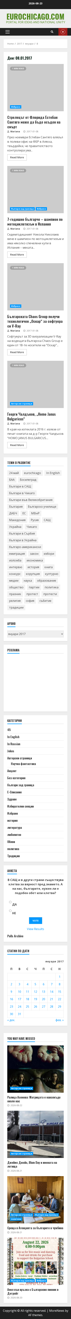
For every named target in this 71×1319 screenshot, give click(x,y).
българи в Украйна (22, 540)
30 (11, 1014)
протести (50, 594)
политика (51, 587)
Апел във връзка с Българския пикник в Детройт (35, 1261)
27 (43, 1007)
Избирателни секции (20, 806)
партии (34, 587)
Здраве (12, 799)
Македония (17, 520)
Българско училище (42, 507)
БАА (12, 480)
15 (59, 992)
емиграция (17, 554)
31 (19, 1014)
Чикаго (32, 527)
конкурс (15, 574)
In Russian (13, 744)
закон (34, 554)
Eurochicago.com (35, 16)
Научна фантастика (23, 764)
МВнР (35, 513)
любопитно (14, 834)
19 (35, 999)
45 (9, 730)
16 (11, 999)
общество (16, 587)
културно (51, 574)
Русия (35, 520)
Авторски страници (21, 403)
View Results (35, 929)
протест (32, 594)
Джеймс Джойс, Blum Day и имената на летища (35, 1134)
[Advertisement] (34, 684)
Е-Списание (14, 792)
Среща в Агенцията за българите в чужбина (35, 1199)
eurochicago (32, 473)
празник (15, 594)
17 (19, 999)
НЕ (14, 913)
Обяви (11, 842)
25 (27, 1007)
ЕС (24, 513)
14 (51, 992)
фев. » (60, 1020)
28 (51, 1007)
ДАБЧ (13, 513)
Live (62, 32)
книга (48, 567)
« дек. (11, 1020)
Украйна (15, 527)
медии (13, 581)
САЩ (47, 520)
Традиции (13, 856)
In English (53, 473)
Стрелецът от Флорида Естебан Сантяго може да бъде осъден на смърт (35, 87)
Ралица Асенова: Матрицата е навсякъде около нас (35, 1069)
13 (43, 992)
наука (28, 581)
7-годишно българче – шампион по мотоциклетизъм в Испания (35, 189)
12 (35, 992)
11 (27, 992)
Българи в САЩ (20, 486)
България (16, 507)
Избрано (15, 107)
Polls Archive (15, 936)
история (33, 567)
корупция (33, 574)
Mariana (15, 131)
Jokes (10, 751)
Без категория (16, 778)
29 (59, 1007)
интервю (15, 567)
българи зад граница (22, 209)
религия (15, 601)
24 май (14, 473)
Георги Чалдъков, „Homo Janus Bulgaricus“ (35, 384)
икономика (35, 560)
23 (11, 1007)
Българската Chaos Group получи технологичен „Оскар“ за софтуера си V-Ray (35, 286)
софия (30, 601)
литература (14, 827)
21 (51, 999)
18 (27, 999)
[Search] (52, 31)
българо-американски (25, 547)
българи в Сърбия (22, 533)
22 (59, 999)
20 (43, 999)
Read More (17, 157)
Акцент (12, 771)
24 (19, 1007)
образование (46, 581)
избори (49, 554)
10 (19, 992)
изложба (15, 560)
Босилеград (28, 480)
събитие (45, 601)
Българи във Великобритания (30, 500)
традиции (16, 607)
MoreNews (56, 1311)
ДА (14, 904)
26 (35, 1007)
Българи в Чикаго (22, 493)
